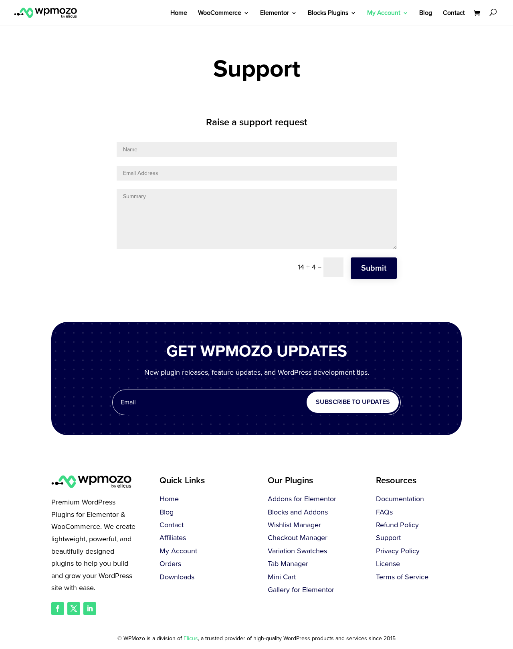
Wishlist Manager (294, 524)
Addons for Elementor (302, 498)
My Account (383, 13)
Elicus (191, 638)
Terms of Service (402, 577)
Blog (425, 13)
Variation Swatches (297, 551)
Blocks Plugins (328, 13)
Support (388, 537)
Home (178, 13)
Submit (373, 268)
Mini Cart (282, 577)
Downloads (177, 577)
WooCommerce (219, 13)
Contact (454, 13)
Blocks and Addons (298, 512)
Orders (170, 563)
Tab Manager (288, 563)
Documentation (400, 498)
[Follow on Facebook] (57, 608)
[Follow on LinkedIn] (89, 608)
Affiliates (173, 537)
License (388, 563)
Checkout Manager (297, 537)
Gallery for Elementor (301, 589)
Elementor (274, 13)
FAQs (384, 512)
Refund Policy (397, 524)
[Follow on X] (73, 608)
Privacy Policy (398, 551)
